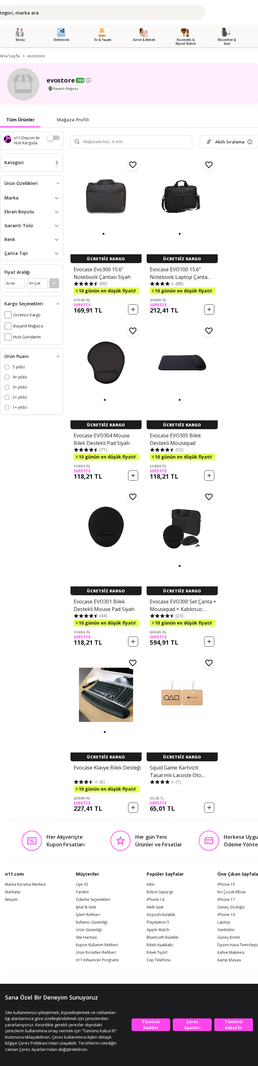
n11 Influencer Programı (97, 960)
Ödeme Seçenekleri (93, 899)
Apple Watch (158, 929)
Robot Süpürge (160, 892)
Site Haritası (86, 937)
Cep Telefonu (159, 960)
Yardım (82, 892)
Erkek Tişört (157, 952)
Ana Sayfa (10, 56)
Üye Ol (82, 884)
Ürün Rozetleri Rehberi (96, 952)
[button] (103, 234)
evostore (36, 56)
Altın (150, 884)
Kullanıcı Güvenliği (92, 922)
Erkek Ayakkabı (160, 945)
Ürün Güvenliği (89, 929)
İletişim (11, 899)
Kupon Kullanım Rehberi (97, 945)
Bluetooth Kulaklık (162, 937)
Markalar (13, 892)
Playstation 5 (158, 922)
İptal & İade (86, 907)
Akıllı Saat (155, 907)
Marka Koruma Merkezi (25, 884)
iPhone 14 (155, 899)
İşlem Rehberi (88, 914)
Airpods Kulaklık (161, 914)
